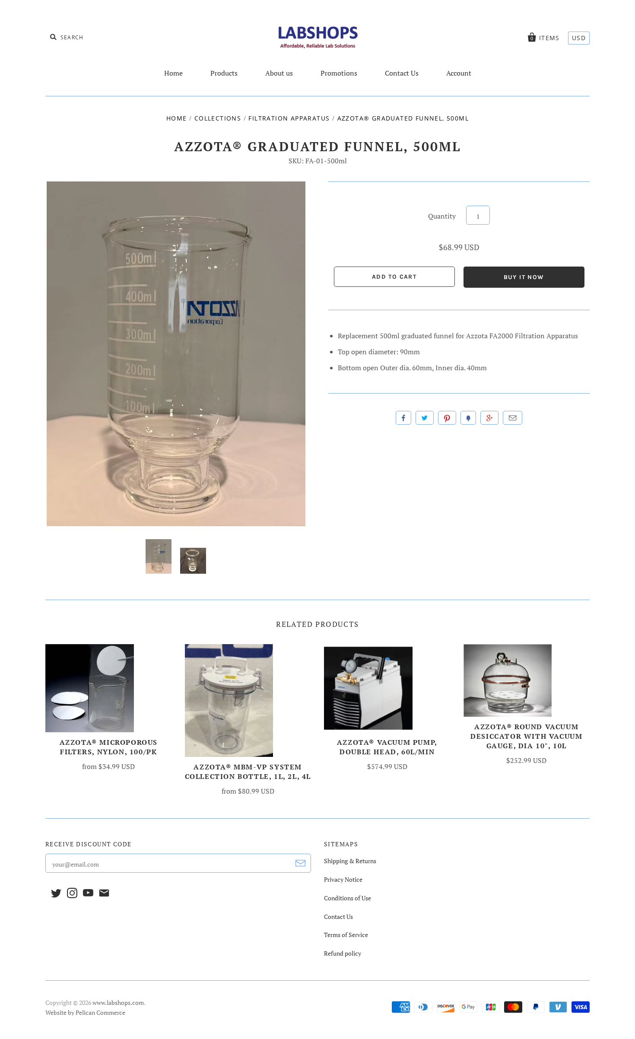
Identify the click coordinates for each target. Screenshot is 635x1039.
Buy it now (524, 277)
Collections (217, 118)
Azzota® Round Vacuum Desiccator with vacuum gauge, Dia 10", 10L (526, 736)
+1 (489, 418)
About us (279, 73)
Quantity (442, 216)
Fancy (468, 418)
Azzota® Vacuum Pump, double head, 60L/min (387, 746)
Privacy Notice (343, 879)
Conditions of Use (347, 898)
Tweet (425, 418)
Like (403, 418)
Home (173, 73)
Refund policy (342, 953)
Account (458, 73)
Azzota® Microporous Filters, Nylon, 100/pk (109, 746)
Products (224, 73)
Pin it (447, 418)
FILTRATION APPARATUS (289, 118)
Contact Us (402, 73)
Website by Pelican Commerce (85, 1012)
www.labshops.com (118, 1002)
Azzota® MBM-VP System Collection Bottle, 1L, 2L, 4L (248, 771)
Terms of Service (346, 935)
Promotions (339, 73)
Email (512, 418)
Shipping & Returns (350, 861)
